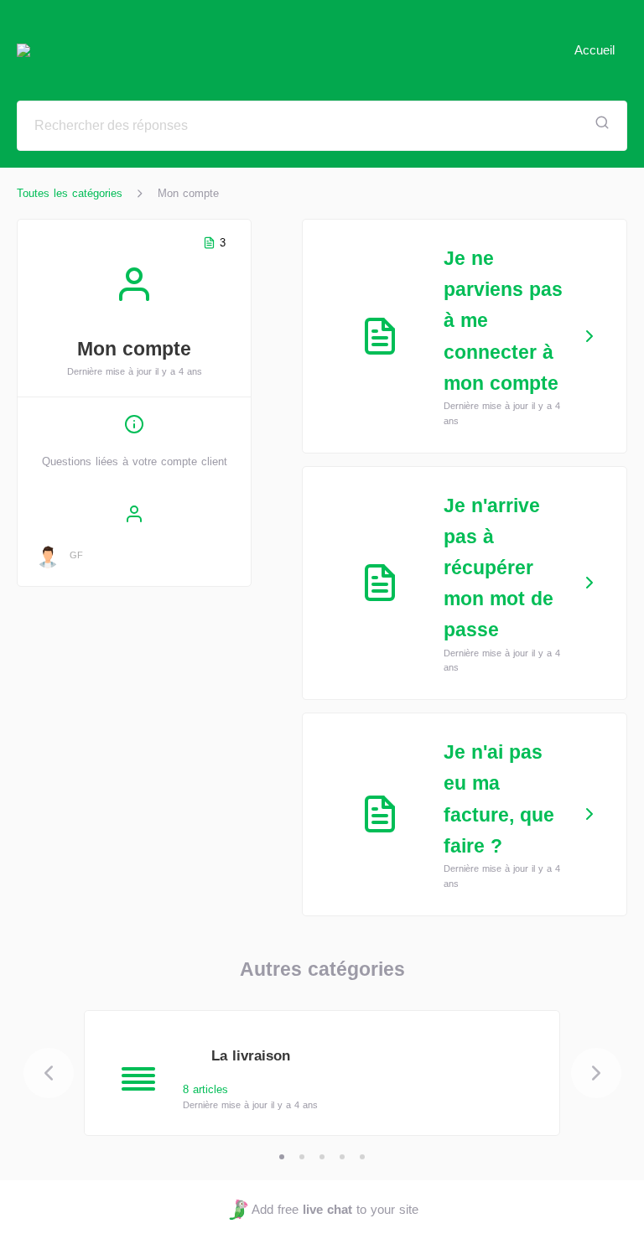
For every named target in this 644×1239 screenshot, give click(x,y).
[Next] (596, 1073)
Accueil (594, 50)
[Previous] (48, 1073)
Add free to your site (335, 1209)
